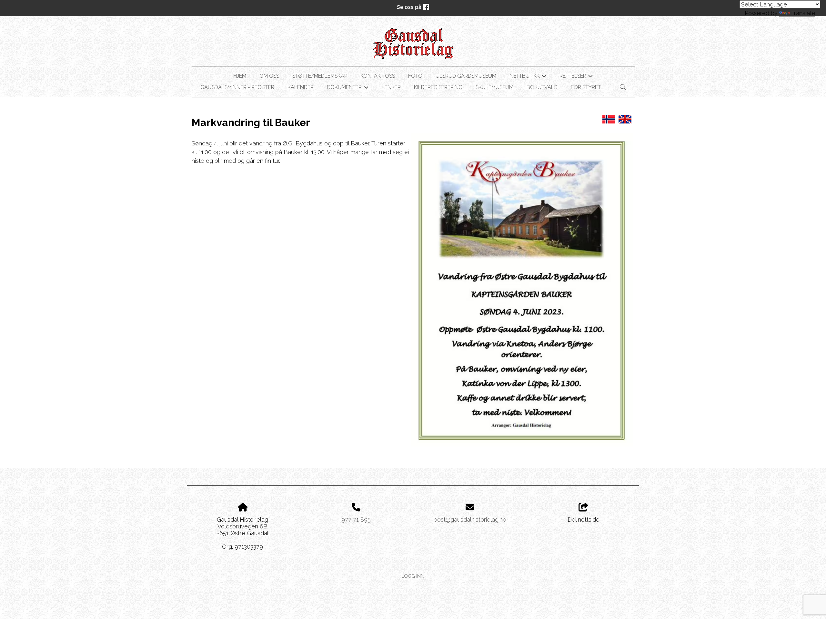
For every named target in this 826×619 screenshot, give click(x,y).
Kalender (300, 87)
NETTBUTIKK (527, 77)
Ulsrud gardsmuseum (466, 76)
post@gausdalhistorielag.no (470, 519)
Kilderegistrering (438, 87)
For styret (586, 87)
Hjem (239, 76)
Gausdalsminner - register (237, 87)
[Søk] (622, 87)
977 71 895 (356, 519)
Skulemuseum (494, 87)
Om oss (269, 76)
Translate (803, 13)
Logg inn (413, 576)
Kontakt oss (377, 76)
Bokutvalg (542, 87)
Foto (415, 76)
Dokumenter (347, 88)
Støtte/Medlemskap (319, 76)
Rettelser (576, 77)
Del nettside (583, 519)
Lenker (391, 87)
